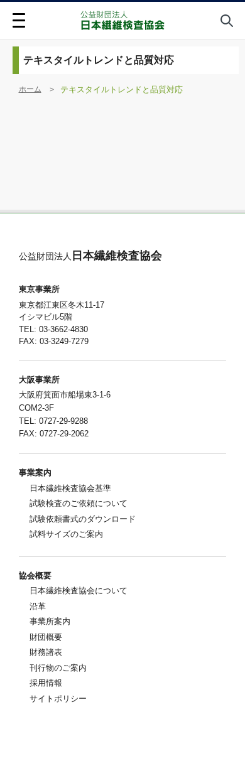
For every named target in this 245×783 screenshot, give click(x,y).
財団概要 (46, 637)
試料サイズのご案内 (66, 534)
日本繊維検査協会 (90, 255)
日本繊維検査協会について (79, 590)
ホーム (30, 89)
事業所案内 (50, 621)
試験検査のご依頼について (79, 503)
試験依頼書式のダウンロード (83, 519)
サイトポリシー (58, 698)
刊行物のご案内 (58, 667)
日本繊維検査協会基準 (70, 488)
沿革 (38, 606)
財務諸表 (46, 652)
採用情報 (46, 683)
